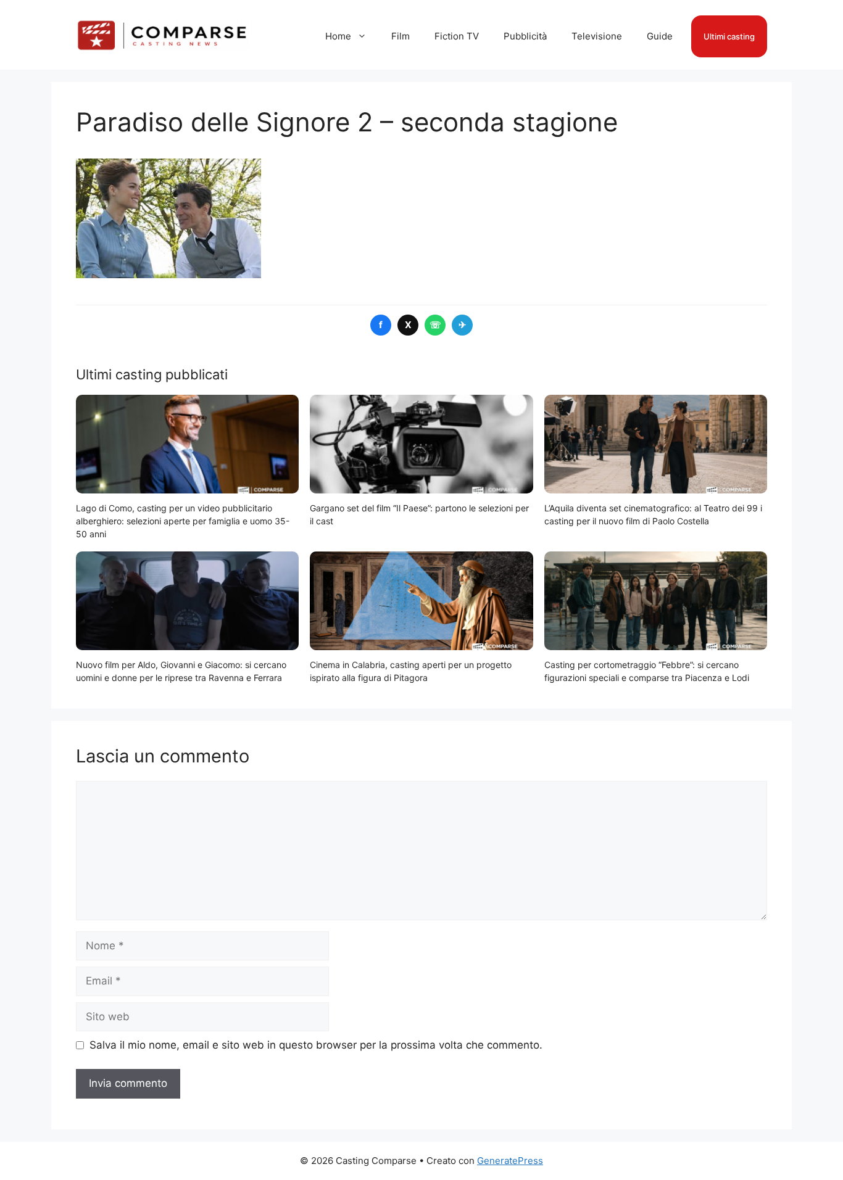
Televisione (596, 36)
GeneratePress (510, 1160)
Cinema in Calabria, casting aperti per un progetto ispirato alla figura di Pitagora (411, 671)
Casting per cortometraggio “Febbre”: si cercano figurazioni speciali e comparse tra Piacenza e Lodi (646, 671)
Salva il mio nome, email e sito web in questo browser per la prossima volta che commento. (315, 1045)
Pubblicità (525, 36)
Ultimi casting (729, 36)
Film (400, 36)
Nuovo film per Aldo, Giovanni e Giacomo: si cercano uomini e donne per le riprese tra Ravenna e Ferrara (181, 671)
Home (338, 36)
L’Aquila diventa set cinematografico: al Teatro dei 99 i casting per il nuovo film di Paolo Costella (653, 514)
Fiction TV (456, 36)
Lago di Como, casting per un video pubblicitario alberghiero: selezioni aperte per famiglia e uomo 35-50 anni (182, 521)
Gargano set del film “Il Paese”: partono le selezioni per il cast (419, 514)
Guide (660, 36)
